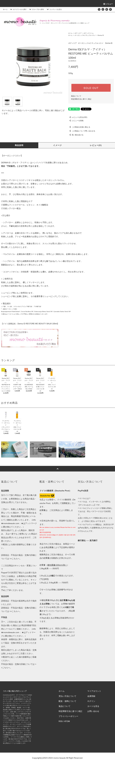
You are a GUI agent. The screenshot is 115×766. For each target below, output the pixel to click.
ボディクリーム (89, 33)
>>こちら (13, 558)
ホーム (5, 9)
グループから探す (38, 9)
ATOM (67, 721)
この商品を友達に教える (81, 127)
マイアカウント (94, 691)
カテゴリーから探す (20, 9)
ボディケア (78, 33)
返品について (76, 96)
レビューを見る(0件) (79, 117)
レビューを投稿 (77, 121)
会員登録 (91, 696)
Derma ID (101, 35)
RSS (61, 721)
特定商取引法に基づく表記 (81, 99)
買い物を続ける (77, 135)
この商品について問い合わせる (83, 131)
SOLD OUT (91, 88)
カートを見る (93, 706)
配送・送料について (67, 701)
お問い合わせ (93, 711)
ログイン (91, 701)
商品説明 (19, 145)
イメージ (57, 145)
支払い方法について (67, 696)
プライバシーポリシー (68, 716)
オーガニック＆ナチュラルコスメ (85, 35)
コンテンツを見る (55, 9)
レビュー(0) (96, 145)
